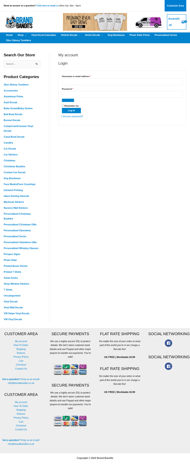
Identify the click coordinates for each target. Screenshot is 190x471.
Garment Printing (13, 190)
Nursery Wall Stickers (16, 208)
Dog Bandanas (12, 178)
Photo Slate (10, 260)
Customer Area (175, 5)
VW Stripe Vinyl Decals (16, 313)
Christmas (9, 160)
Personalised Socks (15, 236)
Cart (21, 361)
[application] (25, 35)
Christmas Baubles (14, 166)
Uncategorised (12, 295)
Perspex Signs (12, 254)
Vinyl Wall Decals (13, 307)
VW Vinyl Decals (13, 319)
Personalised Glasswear (17, 230)
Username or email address (81, 76)
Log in (71, 110)
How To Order (21, 345)
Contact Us (21, 368)
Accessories (11, 90)
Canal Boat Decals (14, 137)
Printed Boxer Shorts (15, 266)
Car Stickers (11, 154)
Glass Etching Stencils (16, 196)
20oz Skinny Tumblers (16, 84)
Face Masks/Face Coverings (19, 184)
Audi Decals (10, 102)
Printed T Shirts (12, 272)
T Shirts (8, 289)
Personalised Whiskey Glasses (21, 248)
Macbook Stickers (14, 202)
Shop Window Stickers (16, 284)
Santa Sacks (11, 278)
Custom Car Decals (15, 172)
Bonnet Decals (12, 120)
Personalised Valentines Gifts (20, 242)
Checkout (21, 364)
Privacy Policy (21, 357)
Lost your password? (72, 116)
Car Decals (10, 148)
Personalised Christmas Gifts (20, 224)
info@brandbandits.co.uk (21, 383)
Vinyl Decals (11, 301)
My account (21, 341)
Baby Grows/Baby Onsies (18, 108)
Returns (21, 353)
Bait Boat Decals (13, 114)
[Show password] (68, 100)
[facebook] (169, 343)
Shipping (21, 349)
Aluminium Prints (13, 96)
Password (72, 89)
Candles (8, 142)
